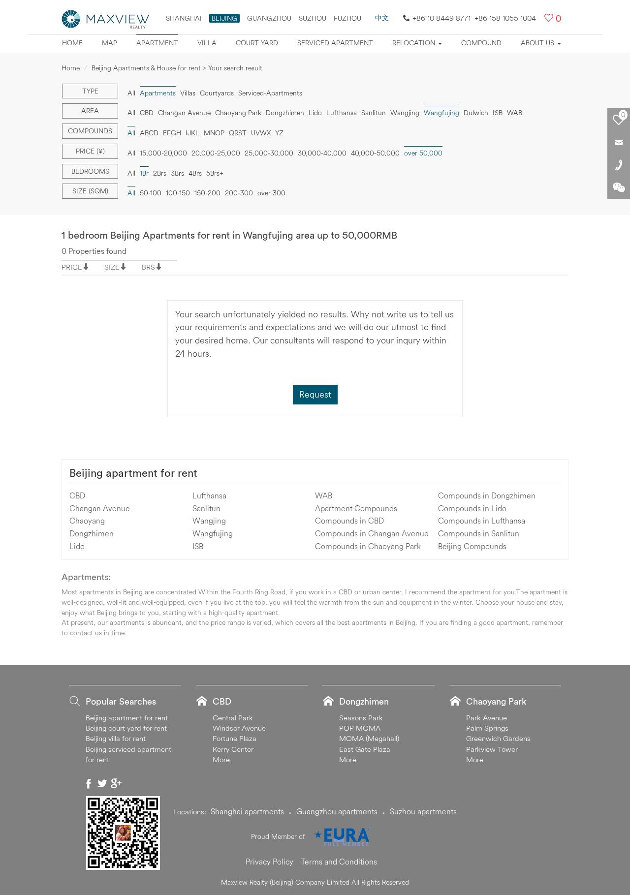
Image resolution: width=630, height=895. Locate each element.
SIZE (112, 267)
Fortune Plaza (234, 738)
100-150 (178, 192)
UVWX (261, 132)
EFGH (172, 132)
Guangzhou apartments (337, 811)
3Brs (177, 173)
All (131, 93)
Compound (481, 42)
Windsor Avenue (239, 728)
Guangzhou (269, 18)
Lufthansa (341, 112)
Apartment (157, 42)
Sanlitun (373, 112)
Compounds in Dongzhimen (487, 495)
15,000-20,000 (163, 153)
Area (90, 110)
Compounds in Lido (472, 508)
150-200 (207, 192)
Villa (207, 42)
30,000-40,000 (322, 153)
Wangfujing (212, 533)
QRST (238, 132)
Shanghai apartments (247, 811)
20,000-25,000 (215, 153)
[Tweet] (102, 783)
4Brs (195, 173)
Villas (187, 93)
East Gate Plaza (364, 749)
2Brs (159, 173)
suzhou (312, 18)
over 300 (271, 192)
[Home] (106, 18)
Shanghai (184, 18)
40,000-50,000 (375, 153)
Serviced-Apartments (270, 93)
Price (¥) (90, 151)
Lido (315, 112)
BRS (148, 267)
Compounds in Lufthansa (481, 520)
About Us (538, 42)
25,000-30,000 (269, 153)
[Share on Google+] (116, 783)
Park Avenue (486, 717)
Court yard (257, 42)
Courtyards (217, 93)
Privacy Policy (269, 861)
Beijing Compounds (472, 546)
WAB (514, 112)
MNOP (214, 132)
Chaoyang (87, 520)
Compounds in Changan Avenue (372, 533)
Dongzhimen (285, 112)
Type (90, 91)
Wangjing (404, 112)
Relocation (414, 42)
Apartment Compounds (356, 508)
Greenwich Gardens (498, 738)
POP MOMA (359, 728)
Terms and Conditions (339, 861)
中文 (382, 17)
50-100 (150, 192)
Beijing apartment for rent (133, 473)
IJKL (192, 132)
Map (109, 42)
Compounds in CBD (349, 520)
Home (72, 42)
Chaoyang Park (238, 112)
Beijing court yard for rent (126, 728)
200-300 (239, 192)
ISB (498, 112)
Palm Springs (487, 728)
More (221, 759)
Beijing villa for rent (116, 738)
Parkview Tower (492, 749)
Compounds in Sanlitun (478, 533)
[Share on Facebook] (88, 783)
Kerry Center (233, 749)
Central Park (233, 717)
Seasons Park (361, 717)
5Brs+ (214, 173)
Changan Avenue (184, 112)
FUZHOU (347, 18)
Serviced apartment (335, 42)
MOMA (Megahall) (369, 738)
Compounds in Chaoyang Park (368, 546)
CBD (147, 112)
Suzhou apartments (423, 811)
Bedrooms (90, 171)
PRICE (72, 267)
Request (315, 394)
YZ (279, 132)
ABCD (149, 132)
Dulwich (476, 112)
